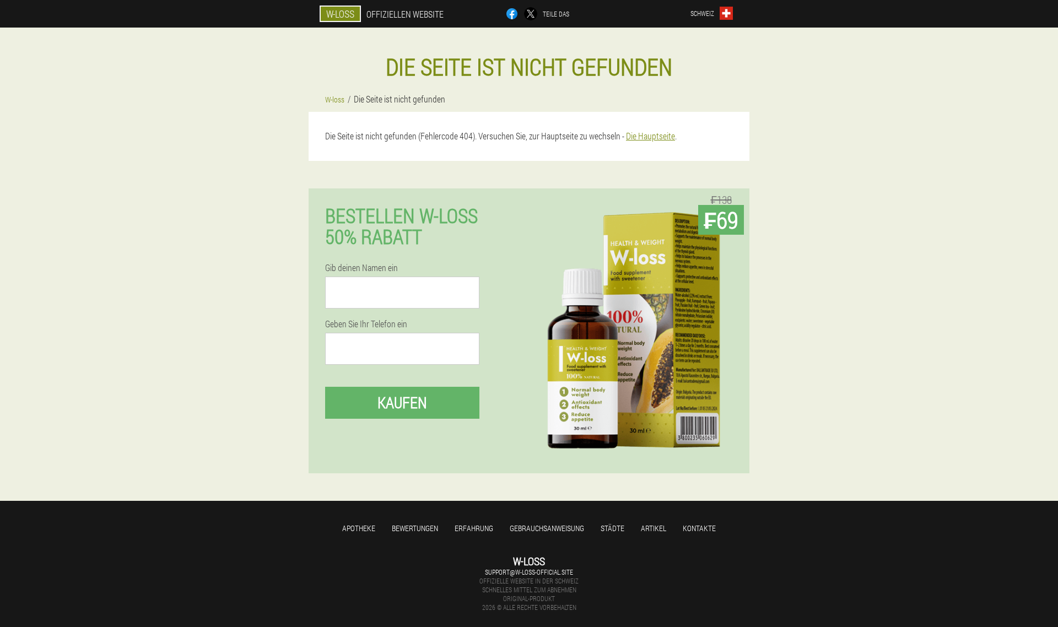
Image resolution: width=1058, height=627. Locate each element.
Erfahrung (474, 528)
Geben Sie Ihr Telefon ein (366, 324)
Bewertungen (415, 528)
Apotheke (358, 528)
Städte (612, 528)
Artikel (653, 528)
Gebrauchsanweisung (547, 528)
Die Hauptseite (650, 136)
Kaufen (402, 402)
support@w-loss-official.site (529, 571)
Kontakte (699, 528)
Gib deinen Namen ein (361, 267)
